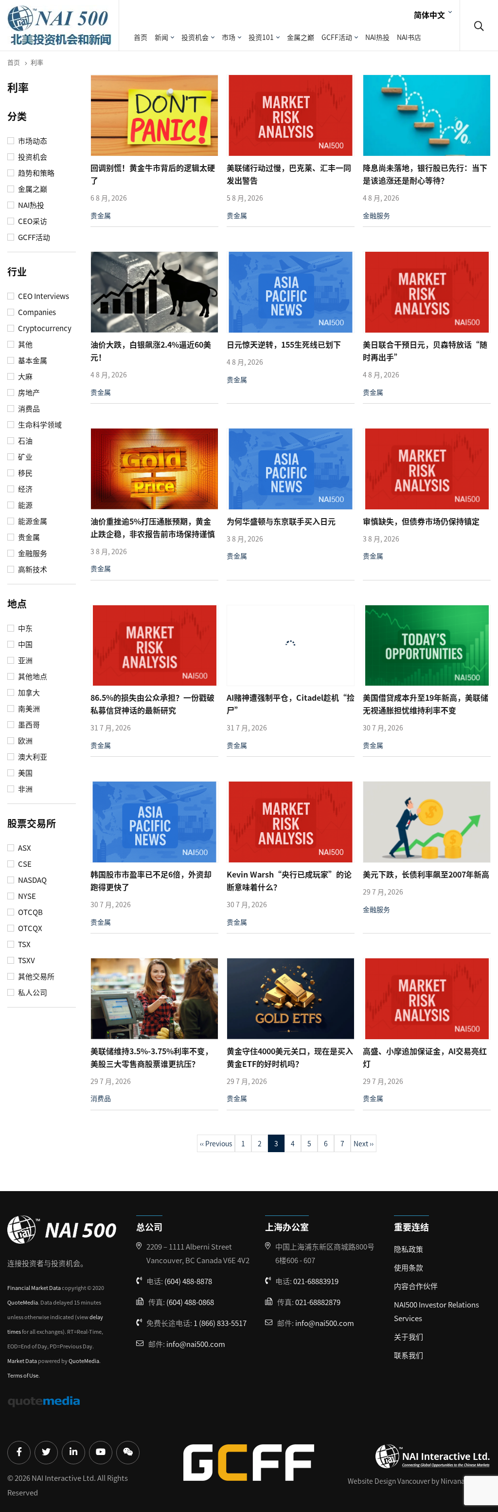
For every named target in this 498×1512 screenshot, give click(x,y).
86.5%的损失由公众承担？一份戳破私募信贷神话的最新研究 (152, 703)
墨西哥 (28, 724)
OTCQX (29, 928)
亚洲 (25, 660)
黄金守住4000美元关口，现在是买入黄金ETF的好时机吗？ (290, 1057)
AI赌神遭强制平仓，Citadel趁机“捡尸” (291, 703)
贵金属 (28, 537)
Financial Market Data (34, 1287)
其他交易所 (35, 976)
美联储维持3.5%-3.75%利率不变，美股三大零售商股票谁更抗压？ (151, 1057)
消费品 (28, 408)
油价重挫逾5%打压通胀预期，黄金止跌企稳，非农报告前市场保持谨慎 (152, 527)
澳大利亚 (32, 757)
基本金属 (32, 360)
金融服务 (32, 553)
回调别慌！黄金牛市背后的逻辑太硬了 (152, 174)
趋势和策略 (35, 173)
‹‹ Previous (216, 1143)
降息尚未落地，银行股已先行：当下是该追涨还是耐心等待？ (425, 174)
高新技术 (32, 569)
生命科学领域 (39, 424)
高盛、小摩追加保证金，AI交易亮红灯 (425, 1057)
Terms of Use (22, 1375)
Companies (36, 312)
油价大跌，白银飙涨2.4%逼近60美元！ (150, 350)
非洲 (25, 789)
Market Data (22, 1360)
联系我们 (408, 1355)
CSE (24, 864)
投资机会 (195, 37)
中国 (25, 644)
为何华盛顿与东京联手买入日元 (281, 521)
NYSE (26, 896)
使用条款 (408, 1267)
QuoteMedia (22, 1302)
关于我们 (408, 1336)
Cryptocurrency (44, 328)
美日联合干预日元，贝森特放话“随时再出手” (425, 350)
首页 (140, 37)
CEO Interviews (43, 296)
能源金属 (32, 521)
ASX (24, 848)
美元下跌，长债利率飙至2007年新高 (426, 874)
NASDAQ (32, 880)
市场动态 (32, 141)
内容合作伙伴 (416, 1286)
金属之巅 (300, 37)
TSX (24, 944)
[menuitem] (431, 14)
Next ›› (364, 1143)
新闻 (161, 37)
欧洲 (25, 741)
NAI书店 (409, 37)
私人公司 (32, 992)
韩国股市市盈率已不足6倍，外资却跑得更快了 (151, 880)
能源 (25, 505)
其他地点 (32, 676)
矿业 (25, 457)
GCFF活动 (336, 37)
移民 (25, 473)
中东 (25, 628)
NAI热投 (377, 37)
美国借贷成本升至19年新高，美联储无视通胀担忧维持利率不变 (425, 703)
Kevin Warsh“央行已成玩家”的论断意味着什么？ (289, 880)
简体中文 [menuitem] (429, 14)
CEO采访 (32, 221)
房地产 (28, 392)
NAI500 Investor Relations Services (436, 1311)
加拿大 (28, 692)
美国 (25, 773)
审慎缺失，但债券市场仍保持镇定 (421, 521)
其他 (25, 344)
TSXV (26, 960)
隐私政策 (408, 1249)
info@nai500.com (195, 1344)
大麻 (25, 376)
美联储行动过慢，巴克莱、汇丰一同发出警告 (289, 174)
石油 (25, 441)
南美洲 (28, 708)
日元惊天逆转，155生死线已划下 (284, 344)
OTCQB (30, 912)
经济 (25, 489)
